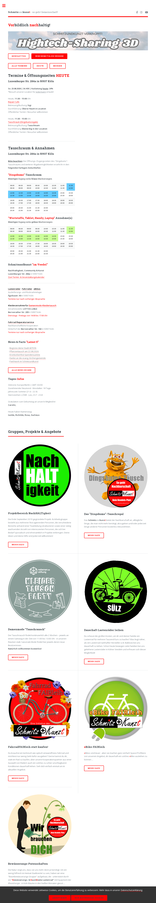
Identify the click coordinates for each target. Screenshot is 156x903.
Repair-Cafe (13, 102)
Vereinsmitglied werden (49, 56)
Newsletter (19, 56)
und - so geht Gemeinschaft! (33, 12)
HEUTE (40, 66)
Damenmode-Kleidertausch (42, 305)
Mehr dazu (18, 545)
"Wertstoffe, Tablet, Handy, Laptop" (31, 218)
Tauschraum (33, 174)
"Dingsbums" (16, 174)
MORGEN (57, 66)
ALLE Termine (19, 66)
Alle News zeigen (22, 370)
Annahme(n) (63, 218)
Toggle (5, 5)
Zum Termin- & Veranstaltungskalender (26, 277)
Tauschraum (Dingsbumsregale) (23, 122)
